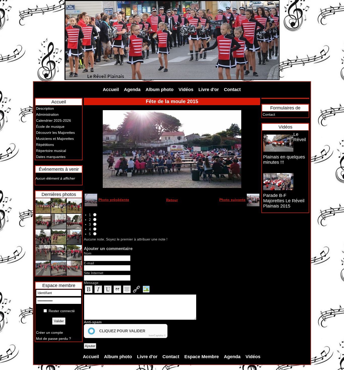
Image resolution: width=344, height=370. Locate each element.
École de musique (50, 127)
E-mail (89, 263)
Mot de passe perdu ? (53, 339)
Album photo (160, 89)
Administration (47, 114)
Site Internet (93, 273)
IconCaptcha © (157, 335)
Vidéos (186, 89)
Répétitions (45, 145)
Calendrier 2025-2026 (53, 120)
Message (91, 283)
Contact (232, 89)
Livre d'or (208, 89)
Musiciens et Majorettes (55, 139)
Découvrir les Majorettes (55, 133)
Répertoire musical (51, 151)
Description (45, 108)
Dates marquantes (50, 157)
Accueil (111, 89)
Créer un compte (49, 333)
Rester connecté (62, 311)
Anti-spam (92, 322)
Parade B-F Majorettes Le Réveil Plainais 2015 (283, 201)
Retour (172, 200)
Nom (87, 253)
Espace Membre (201, 356)
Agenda (132, 89)
